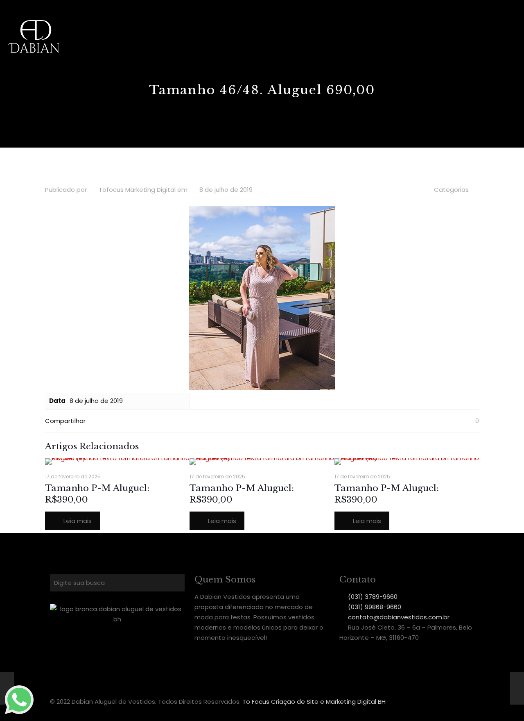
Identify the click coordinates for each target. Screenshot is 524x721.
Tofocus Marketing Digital (137, 189)
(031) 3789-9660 (373, 596)
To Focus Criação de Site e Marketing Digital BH (314, 701)
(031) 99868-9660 (374, 607)
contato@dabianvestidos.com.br (398, 617)
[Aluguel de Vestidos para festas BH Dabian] (33, 36)
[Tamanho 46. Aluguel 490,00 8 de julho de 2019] (517, 688)
